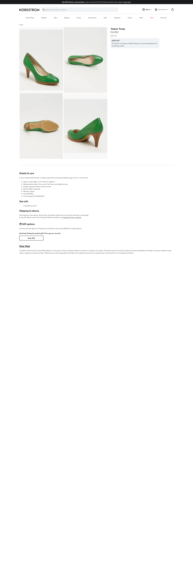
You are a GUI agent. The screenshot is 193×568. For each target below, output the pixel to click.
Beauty (66, 18)
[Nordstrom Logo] (29, 10)
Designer (117, 18)
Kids (105, 18)
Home (130, 18)
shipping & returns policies (71, 217)
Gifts (141, 18)
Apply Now (127, 2)
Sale (151, 18)
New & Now (30, 18)
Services (163, 18)
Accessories (92, 18)
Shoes (79, 18)
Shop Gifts (31, 238)
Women (44, 18)
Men (55, 18)
